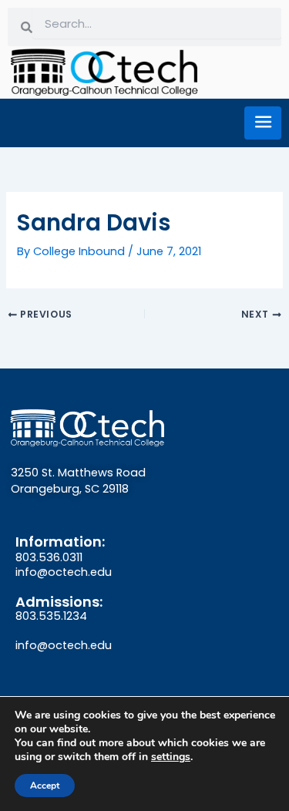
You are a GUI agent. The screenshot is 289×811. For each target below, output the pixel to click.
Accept (44, 785)
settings (170, 757)
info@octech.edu (63, 572)
